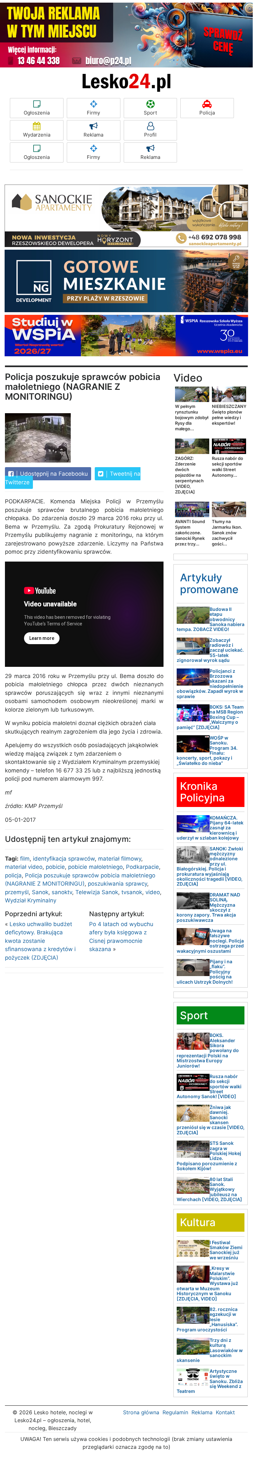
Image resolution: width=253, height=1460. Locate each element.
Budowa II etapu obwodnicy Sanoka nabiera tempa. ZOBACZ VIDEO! (210, 619)
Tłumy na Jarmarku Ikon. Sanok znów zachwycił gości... (227, 532)
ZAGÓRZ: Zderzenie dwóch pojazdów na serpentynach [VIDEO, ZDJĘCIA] (189, 475)
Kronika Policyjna (202, 792)
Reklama (93, 135)
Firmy (93, 113)
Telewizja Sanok (96, 892)
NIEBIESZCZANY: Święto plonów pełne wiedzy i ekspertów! (229, 415)
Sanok (40, 892)
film (25, 858)
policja (13, 875)
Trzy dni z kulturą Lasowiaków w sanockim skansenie (210, 1350)
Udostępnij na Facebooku (53, 473)
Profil (150, 135)
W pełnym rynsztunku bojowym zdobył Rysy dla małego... (191, 417)
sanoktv (62, 892)
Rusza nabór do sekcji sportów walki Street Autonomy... (227, 467)
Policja (207, 113)
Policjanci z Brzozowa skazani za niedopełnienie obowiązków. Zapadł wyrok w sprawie (210, 683)
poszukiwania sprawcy (117, 883)
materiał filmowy (119, 858)
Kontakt (225, 1412)
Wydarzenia (36, 135)
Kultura (197, 1222)
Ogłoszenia (37, 113)
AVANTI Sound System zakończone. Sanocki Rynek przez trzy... (190, 532)
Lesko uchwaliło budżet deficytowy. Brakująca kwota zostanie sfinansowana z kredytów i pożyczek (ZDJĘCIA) (40, 941)
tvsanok (131, 892)
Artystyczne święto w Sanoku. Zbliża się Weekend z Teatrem (210, 1381)
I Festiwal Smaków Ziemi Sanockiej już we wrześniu (226, 1250)
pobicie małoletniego (95, 867)
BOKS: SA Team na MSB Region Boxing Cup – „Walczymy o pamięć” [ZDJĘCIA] (210, 717)
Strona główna (141, 1412)
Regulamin (175, 1412)
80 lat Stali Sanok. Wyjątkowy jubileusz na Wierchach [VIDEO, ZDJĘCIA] (209, 1189)
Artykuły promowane (209, 583)
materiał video (23, 867)
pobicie (55, 867)
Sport (150, 113)
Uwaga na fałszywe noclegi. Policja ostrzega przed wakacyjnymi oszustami (210, 941)
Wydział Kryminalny (30, 900)
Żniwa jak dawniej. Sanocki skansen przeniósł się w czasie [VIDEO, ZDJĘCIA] (210, 1119)
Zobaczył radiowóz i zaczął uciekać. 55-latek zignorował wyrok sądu (210, 650)
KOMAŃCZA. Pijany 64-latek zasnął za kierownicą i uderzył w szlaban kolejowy (210, 828)
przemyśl (17, 892)
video (152, 892)
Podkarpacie (142, 867)
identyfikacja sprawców (64, 858)
